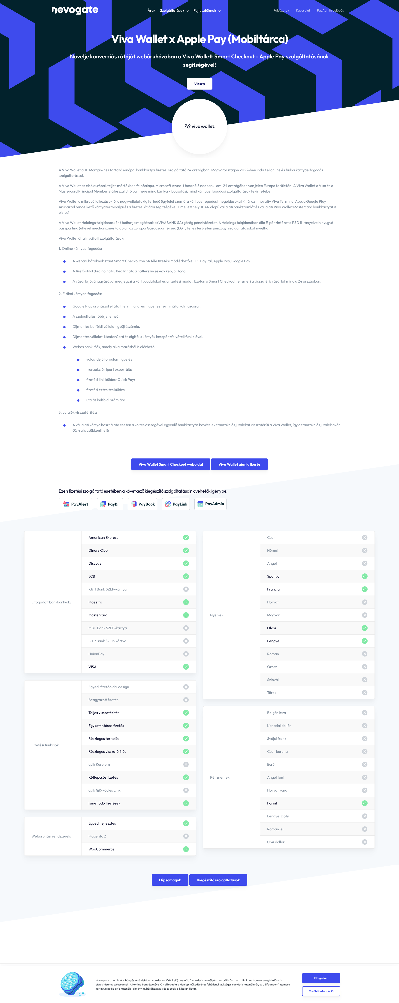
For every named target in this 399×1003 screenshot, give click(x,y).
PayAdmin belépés (330, 10)
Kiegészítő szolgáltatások (218, 880)
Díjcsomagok (170, 880)
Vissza (199, 83)
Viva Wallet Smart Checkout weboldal (171, 464)
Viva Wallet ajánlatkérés (239, 464)
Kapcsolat (303, 10)
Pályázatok (281, 10)
